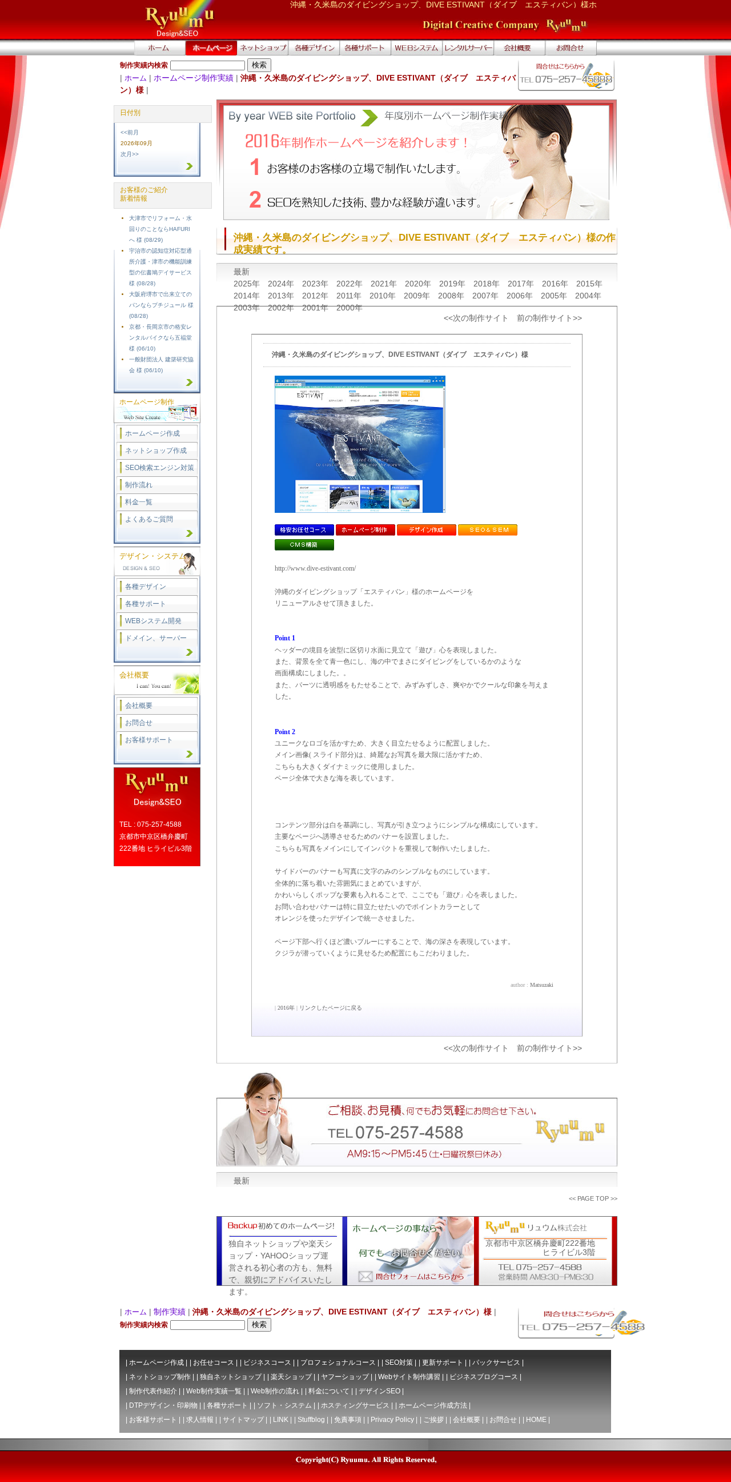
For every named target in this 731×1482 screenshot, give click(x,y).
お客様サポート (149, 740)
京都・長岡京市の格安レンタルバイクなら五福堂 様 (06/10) (160, 338)
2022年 (350, 283)
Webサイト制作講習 (409, 1377)
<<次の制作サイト (476, 317)
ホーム (135, 78)
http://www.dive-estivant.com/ (315, 568)
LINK (280, 1420)
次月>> (130, 154)
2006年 (521, 295)
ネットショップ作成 (156, 451)
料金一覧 (138, 502)
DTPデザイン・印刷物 (163, 1405)
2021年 (385, 283)
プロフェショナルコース (338, 1362)
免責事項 (348, 1420)
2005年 (555, 295)
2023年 (316, 283)
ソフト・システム (284, 1405)
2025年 (248, 283)
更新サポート (442, 1362)
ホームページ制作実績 (194, 77)
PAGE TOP (593, 1198)
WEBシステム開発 (153, 621)
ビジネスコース (267, 1362)
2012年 (316, 295)
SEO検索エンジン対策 (159, 468)
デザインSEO (379, 1391)
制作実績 (170, 1311)
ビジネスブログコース (483, 1377)
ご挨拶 (433, 1420)
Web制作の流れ (275, 1391)
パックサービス (496, 1362)
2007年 (486, 295)
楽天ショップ (291, 1377)
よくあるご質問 (149, 519)
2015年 (589, 283)
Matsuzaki (541, 985)
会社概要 (138, 706)
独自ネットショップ (231, 1377)
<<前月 (130, 132)
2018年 (487, 283)
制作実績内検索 (144, 65)
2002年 (282, 307)
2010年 (383, 295)
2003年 (248, 307)
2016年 (556, 283)
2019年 (453, 283)
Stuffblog (311, 1420)
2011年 (350, 295)
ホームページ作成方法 (433, 1405)
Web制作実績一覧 (214, 1391)
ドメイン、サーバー (156, 638)
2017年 (522, 283)
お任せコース (213, 1362)
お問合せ (138, 723)
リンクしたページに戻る (330, 1008)
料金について (329, 1391)
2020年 (419, 283)
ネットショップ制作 (160, 1377)
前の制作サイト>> (549, 317)
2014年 (248, 295)
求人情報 (200, 1420)
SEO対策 (399, 1362)
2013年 (282, 295)
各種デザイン (145, 587)
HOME (536, 1420)
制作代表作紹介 (153, 1391)
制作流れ (138, 485)
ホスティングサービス (355, 1405)
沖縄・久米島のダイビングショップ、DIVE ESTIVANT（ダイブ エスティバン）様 (400, 354)
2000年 (349, 307)
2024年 (282, 283)
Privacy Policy (392, 1420)
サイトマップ (243, 1420)
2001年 (316, 307)
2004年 (588, 295)
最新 (242, 271)
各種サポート (145, 604)
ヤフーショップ (345, 1377)
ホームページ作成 (152, 433)
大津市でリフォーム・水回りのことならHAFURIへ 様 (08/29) (160, 229)
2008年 (452, 295)
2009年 (418, 295)
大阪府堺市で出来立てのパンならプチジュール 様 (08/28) (161, 305)
